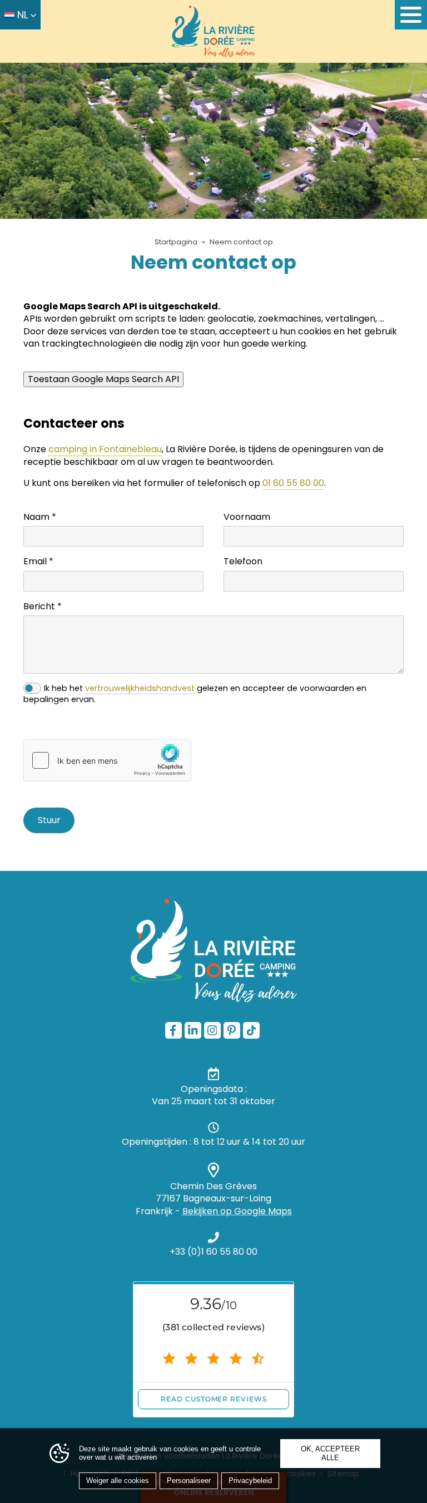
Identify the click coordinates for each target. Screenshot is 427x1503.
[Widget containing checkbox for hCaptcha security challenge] (107, 760)
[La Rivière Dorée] (213, 31)
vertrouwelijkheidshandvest (140, 688)
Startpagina (176, 242)
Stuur (49, 820)
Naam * (39, 517)
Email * (38, 561)
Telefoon (243, 561)
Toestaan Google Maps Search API (103, 379)
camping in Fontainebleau (105, 449)
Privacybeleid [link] (250, 1480)
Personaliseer (189, 1480)
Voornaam (247, 517)
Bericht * (42, 606)
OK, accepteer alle (330, 1453)
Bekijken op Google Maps (237, 1211)
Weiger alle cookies (117, 1480)
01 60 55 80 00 (293, 483)
